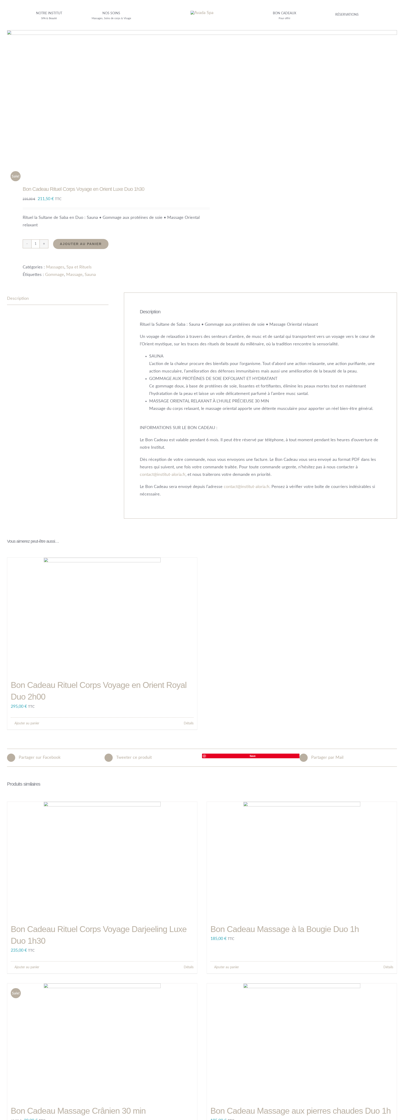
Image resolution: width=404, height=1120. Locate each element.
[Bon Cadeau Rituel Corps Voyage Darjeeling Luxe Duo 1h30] (102, 860)
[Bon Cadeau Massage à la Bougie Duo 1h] (302, 860)
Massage (74, 275)
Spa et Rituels (79, 267)
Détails (189, 723)
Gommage (54, 275)
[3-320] (202, 13)
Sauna (90, 275)
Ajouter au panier (81, 244)
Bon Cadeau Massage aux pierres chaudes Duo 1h (300, 1111)
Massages (55, 267)
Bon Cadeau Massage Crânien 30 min (78, 1111)
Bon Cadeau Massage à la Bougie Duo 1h (284, 929)
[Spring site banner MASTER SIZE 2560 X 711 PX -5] (202, 32)
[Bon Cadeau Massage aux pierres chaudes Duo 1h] (302, 1041)
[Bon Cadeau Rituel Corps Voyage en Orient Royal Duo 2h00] (102, 616)
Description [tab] (18, 298)
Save (253, 756)
